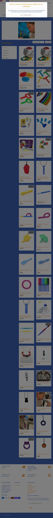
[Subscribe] (32, 15)
